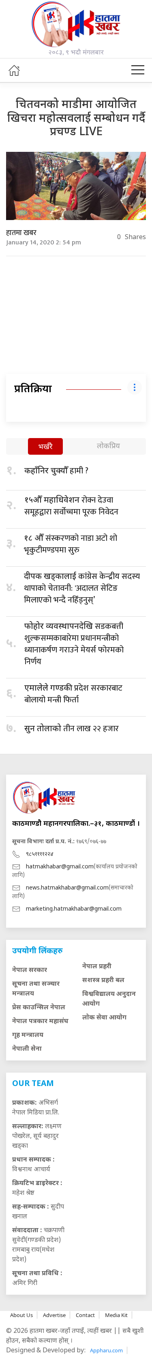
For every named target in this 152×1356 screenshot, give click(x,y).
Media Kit (116, 1315)
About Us (21, 1315)
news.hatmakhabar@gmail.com (67, 888)
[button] (138, 70)
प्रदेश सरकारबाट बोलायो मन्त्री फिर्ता (73, 694)
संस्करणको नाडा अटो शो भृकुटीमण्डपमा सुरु (70, 544)
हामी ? (56, 471)
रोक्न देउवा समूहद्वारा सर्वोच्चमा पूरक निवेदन (71, 506)
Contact (85, 1315)
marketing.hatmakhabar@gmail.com (74, 909)
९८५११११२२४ (40, 854)
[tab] (45, 447)
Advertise (54, 1315)
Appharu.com (106, 1350)
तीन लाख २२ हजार (71, 729)
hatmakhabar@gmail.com (60, 867)
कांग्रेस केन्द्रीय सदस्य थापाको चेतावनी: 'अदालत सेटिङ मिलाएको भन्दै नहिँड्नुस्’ (82, 588)
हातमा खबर (21, 233)
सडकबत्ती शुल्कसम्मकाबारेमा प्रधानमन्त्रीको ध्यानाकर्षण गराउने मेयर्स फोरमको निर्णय (74, 644)
